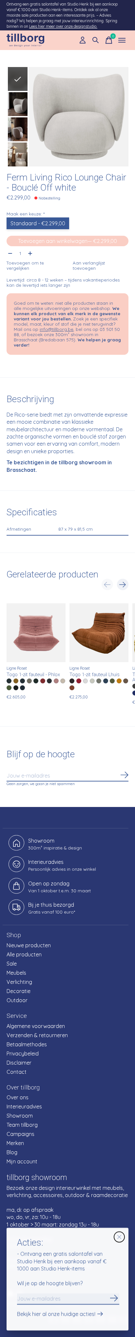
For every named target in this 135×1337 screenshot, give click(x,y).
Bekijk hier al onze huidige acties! (56, 1314)
